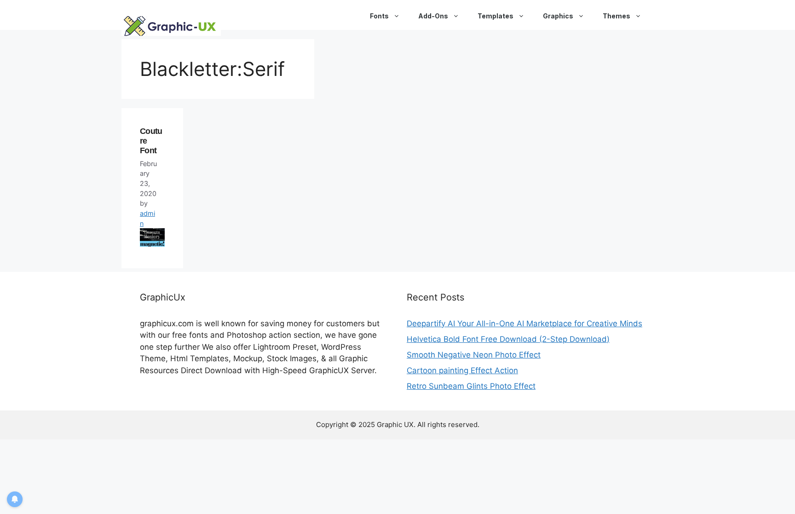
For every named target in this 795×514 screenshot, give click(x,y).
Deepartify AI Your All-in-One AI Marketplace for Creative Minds (524, 323)
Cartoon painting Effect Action (462, 370)
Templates (495, 16)
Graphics (558, 16)
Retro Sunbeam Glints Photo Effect (471, 386)
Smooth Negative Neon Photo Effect (474, 354)
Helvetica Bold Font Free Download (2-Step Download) (508, 339)
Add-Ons (433, 16)
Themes (616, 16)
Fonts (379, 16)
